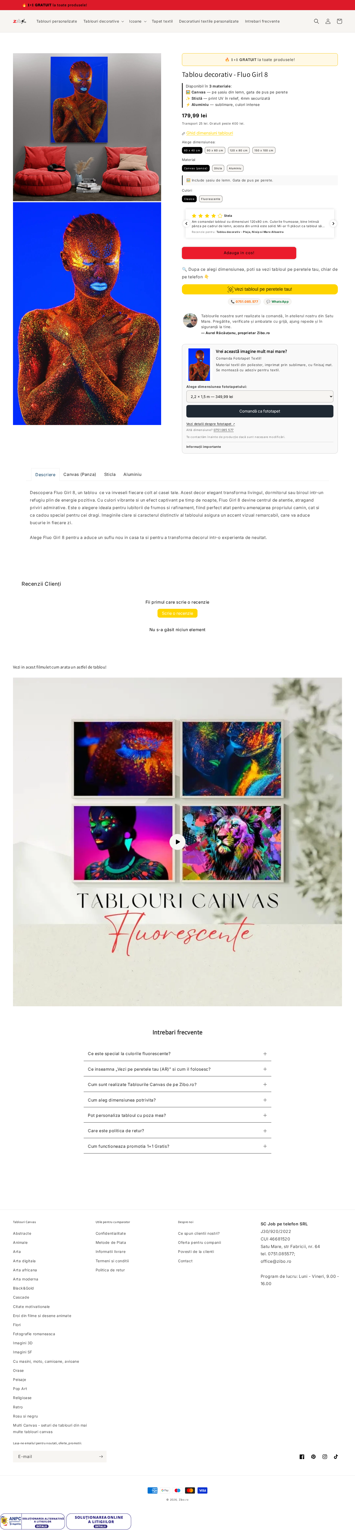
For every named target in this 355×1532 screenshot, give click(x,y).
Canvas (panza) (196, 168)
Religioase (22, 1397)
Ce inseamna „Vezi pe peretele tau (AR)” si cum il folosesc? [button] (149, 1069)
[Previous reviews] (186, 223)
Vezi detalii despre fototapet (210, 424)
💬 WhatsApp (277, 301)
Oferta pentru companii (199, 1242)
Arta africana (25, 1270)
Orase (18, 1370)
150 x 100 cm (263, 150)
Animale (20, 1242)
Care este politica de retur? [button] (116, 1130)
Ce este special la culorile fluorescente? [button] (129, 1053)
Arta (17, 1251)
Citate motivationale (31, 1306)
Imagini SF (22, 1352)
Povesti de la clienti (196, 1251)
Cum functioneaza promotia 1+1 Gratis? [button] (128, 1146)
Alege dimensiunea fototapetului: (216, 386)
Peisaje (19, 1379)
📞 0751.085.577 (244, 301)
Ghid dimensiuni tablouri (209, 133)
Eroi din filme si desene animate (42, 1315)
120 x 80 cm (239, 150)
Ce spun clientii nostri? (199, 1233)
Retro (18, 1407)
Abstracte (22, 1233)
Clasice (189, 198)
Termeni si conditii (112, 1261)
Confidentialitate (111, 1233)
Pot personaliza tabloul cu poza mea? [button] (127, 1115)
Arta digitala (24, 1261)
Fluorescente (210, 198)
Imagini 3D (23, 1343)
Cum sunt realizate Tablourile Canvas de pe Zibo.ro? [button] (142, 1084)
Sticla (218, 168)
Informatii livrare (111, 1251)
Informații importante (203, 447)
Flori (17, 1324)
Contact (185, 1261)
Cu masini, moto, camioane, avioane (46, 1361)
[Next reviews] (333, 223)
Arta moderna (25, 1279)
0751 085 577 (224, 430)
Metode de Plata (111, 1242)
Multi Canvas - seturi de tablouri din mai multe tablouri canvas (50, 1428)
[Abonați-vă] (101, 1456)
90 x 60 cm (215, 150)
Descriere (45, 474)
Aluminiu (235, 168)
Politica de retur (110, 1270)
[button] (103, 21)
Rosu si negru (25, 1416)
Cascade (21, 1297)
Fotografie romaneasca (34, 1334)
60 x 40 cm (192, 150)
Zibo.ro (184, 1499)
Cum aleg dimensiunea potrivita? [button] (122, 1100)
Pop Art (20, 1388)
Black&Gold (23, 1288)
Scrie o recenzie (177, 613)
